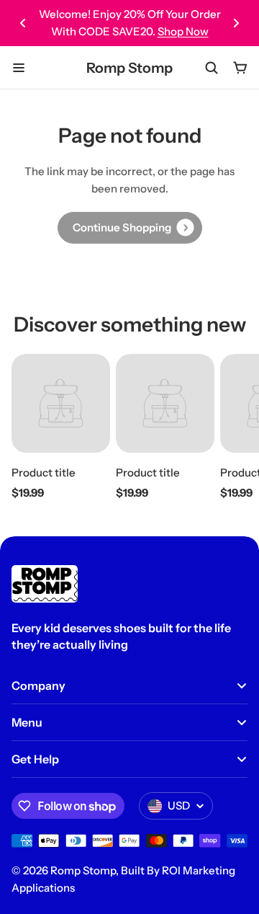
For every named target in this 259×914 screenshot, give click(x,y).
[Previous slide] (23, 23)
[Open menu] (18, 67)
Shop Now (183, 31)
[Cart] (240, 67)
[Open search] (211, 67)
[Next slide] (235, 23)
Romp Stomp (129, 67)
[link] (130, 228)
